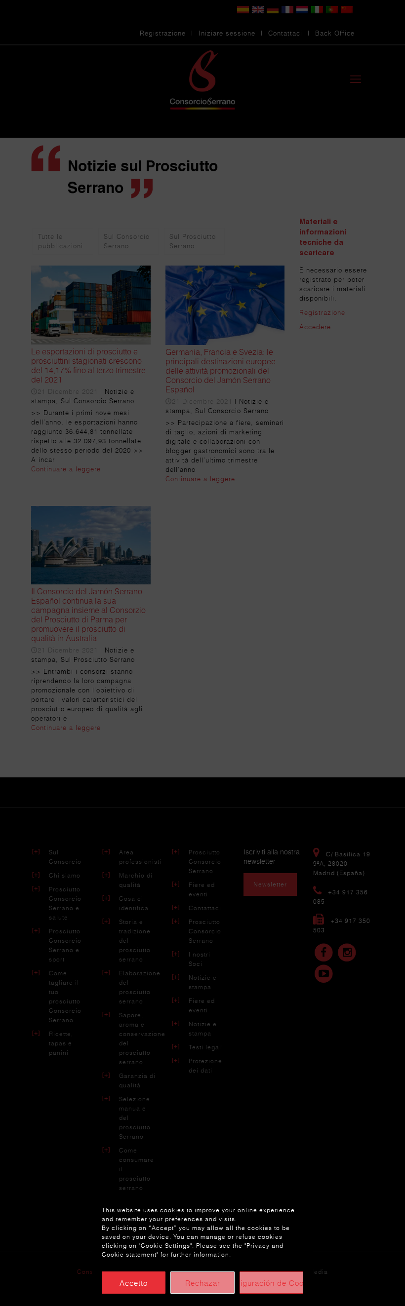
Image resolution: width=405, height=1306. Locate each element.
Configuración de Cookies (271, 1282)
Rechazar (202, 1282)
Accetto (134, 1282)
